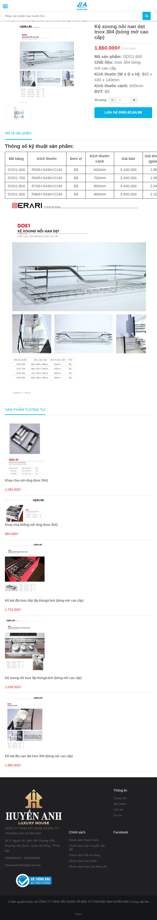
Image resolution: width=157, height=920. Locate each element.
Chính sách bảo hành (83, 860)
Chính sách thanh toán (83, 840)
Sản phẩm (120, 803)
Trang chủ (120, 798)
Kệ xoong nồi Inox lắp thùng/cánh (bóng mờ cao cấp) (43, 678)
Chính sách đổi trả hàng (84, 855)
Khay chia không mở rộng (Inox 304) (31, 524)
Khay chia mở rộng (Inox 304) (26, 480)
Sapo (78, 914)
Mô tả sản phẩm (18, 133)
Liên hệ (118, 809)
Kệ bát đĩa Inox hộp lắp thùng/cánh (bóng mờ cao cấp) (44, 600)
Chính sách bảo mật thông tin (88, 866)
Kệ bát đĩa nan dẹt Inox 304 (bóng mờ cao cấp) (39, 756)
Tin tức (117, 815)
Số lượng (100, 99)
